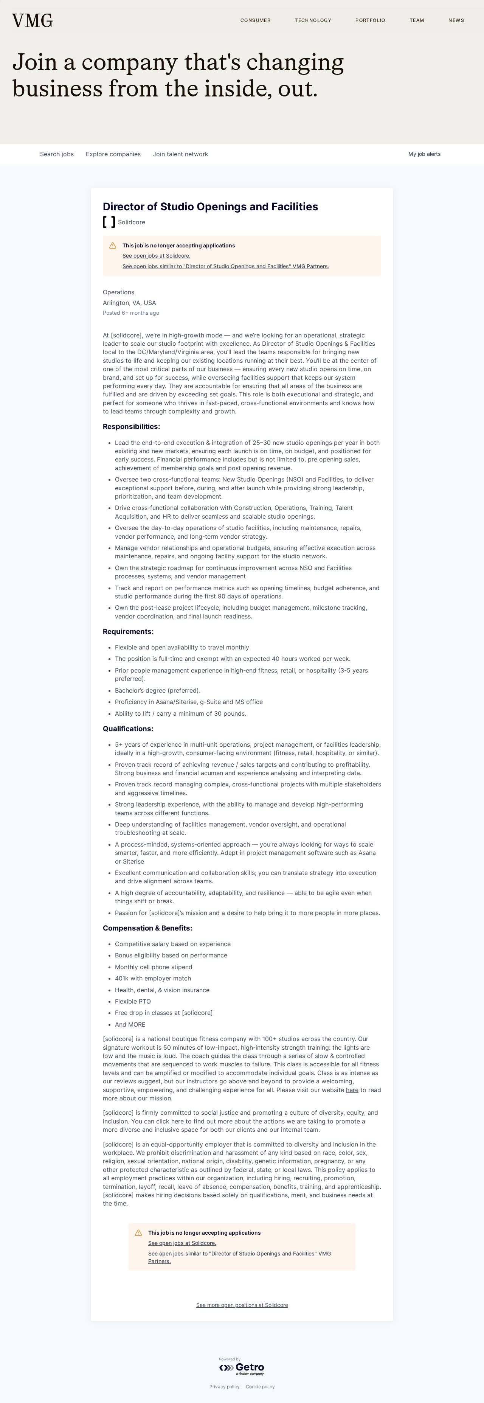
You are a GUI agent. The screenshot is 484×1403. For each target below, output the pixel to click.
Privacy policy (224, 1386)
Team (417, 20)
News (456, 20)
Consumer (255, 20)
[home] (32, 20)
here (352, 1090)
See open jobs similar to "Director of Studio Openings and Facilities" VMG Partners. (226, 266)
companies (113, 154)
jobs (57, 154)
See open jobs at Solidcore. (157, 255)
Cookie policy (260, 1386)
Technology (313, 20)
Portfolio (370, 20)
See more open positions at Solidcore (242, 1305)
